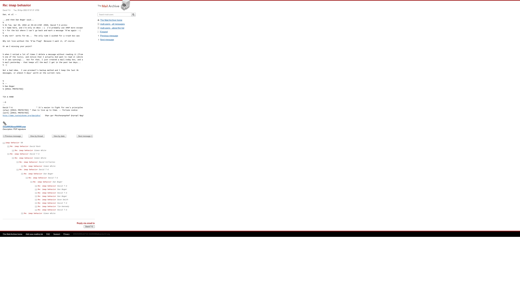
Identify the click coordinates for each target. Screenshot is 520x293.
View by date (59, 136)
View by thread (36, 136)
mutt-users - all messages (112, 24)
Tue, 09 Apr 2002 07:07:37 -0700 (26, 10)
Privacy (66, 234)
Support (56, 234)
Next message (84, 136)
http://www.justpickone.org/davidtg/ (22, 115)
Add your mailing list (34, 234)
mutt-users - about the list (112, 28)
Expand (104, 32)
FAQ (48, 234)
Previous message (13, 136)
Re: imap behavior (19, 146)
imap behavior (12, 143)
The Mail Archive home (111, 20)
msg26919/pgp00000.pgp (14, 126)
